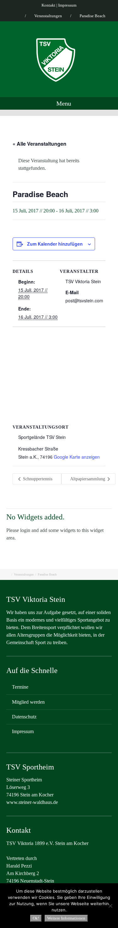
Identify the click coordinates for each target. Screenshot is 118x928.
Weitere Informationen (66, 918)
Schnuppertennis (37, 479)
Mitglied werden (28, 702)
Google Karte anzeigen (77, 457)
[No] (110, 906)
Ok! (36, 918)
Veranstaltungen (48, 15)
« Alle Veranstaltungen (39, 143)
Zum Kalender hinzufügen (55, 244)
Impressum (67, 5)
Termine (20, 687)
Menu (63, 103)
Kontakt (48, 5)
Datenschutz (24, 716)
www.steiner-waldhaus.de (32, 802)
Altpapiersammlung (88, 479)
